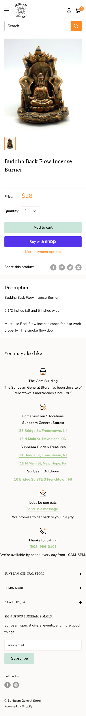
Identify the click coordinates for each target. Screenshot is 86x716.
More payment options (43, 251)
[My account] (69, 10)
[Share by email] (78, 267)
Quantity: (11, 211)
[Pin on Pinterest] (62, 267)
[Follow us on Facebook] (7, 685)
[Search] (76, 26)
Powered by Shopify (18, 706)
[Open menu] (6, 10)
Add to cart (43, 227)
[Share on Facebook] (53, 267)
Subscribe (19, 658)
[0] (78, 10)
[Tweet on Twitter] (70, 267)
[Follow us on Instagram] (16, 685)
